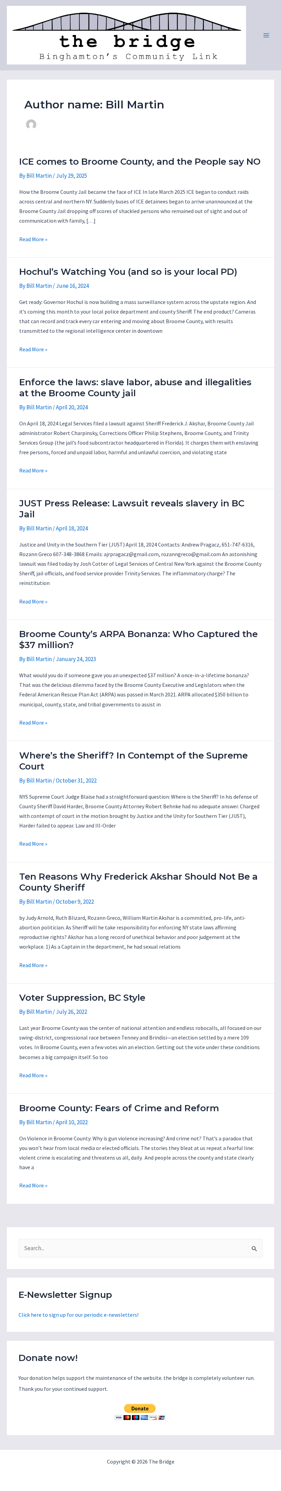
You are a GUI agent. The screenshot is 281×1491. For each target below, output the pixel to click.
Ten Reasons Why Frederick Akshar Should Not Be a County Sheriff (138, 882)
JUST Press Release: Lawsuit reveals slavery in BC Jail (131, 509)
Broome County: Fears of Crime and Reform (119, 1108)
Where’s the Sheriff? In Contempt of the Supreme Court (133, 761)
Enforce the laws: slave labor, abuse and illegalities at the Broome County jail (135, 388)
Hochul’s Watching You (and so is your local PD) (128, 271)
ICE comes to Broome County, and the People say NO (139, 161)
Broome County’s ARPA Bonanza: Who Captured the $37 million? (138, 639)
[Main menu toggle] (266, 35)
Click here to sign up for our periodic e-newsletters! (78, 1314)
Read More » (33, 239)
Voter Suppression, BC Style (82, 997)
